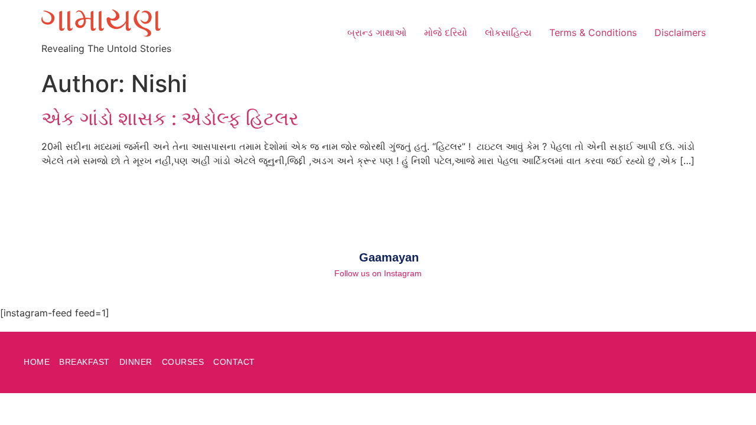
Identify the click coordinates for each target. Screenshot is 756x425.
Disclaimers (680, 32)
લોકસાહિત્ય (508, 32)
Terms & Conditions (593, 32)
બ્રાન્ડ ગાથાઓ (376, 32)
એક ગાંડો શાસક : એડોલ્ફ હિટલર (170, 118)
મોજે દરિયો (445, 32)
